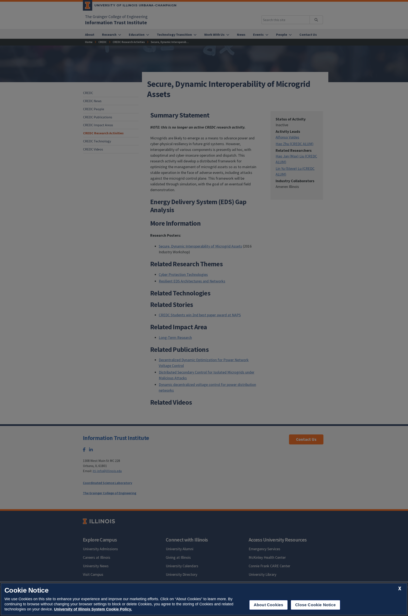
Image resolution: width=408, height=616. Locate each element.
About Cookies (268, 605)
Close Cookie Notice (315, 605)
